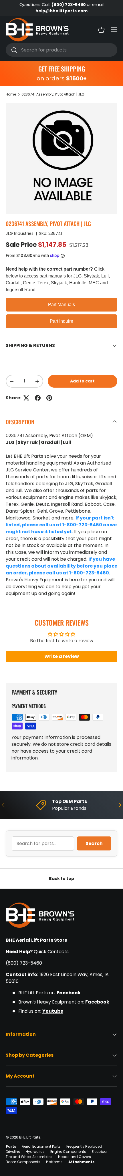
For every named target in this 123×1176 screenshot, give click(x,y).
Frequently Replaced (84, 1146)
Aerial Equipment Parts (41, 1146)
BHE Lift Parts (29, 1137)
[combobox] (61, 50)
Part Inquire (61, 321)
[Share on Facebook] (37, 398)
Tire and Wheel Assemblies (29, 1156)
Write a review (61, 656)
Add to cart (82, 381)
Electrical (100, 1151)
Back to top (61, 878)
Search (94, 843)
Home (11, 94)
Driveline (13, 1151)
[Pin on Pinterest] (49, 398)
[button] (101, 29)
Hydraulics (35, 1151)
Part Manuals (61, 304)
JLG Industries (19, 233)
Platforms (54, 1161)
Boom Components (23, 1161)
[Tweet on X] (26, 398)
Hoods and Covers (74, 1156)
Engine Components (68, 1151)
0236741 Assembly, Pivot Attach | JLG (52, 94)
